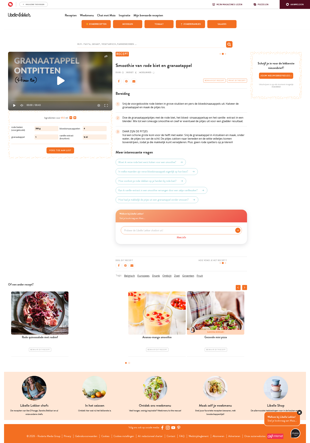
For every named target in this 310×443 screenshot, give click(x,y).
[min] (70, 117)
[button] (295, 4)
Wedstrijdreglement (199, 436)
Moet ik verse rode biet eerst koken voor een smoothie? (147, 162)
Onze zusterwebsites (255, 436)
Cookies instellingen (124, 436)
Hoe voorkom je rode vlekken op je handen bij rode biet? (147, 181)
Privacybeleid (276, 87)
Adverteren (234, 436)
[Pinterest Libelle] (179, 428)
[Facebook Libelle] (162, 428)
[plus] (74, 117)
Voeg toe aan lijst (60, 150)
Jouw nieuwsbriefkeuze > (276, 75)
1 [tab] (126, 363)
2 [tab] (129, 363)
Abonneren (218, 436)
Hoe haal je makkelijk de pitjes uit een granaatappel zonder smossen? (153, 200)
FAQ (182, 436)
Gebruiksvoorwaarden (86, 436)
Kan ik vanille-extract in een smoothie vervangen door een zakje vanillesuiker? (158, 190)
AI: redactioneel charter (150, 436)
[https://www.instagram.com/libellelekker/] (168, 428)
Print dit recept (237, 80)
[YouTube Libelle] (173, 428)
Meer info (181, 237)
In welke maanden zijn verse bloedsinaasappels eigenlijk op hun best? (153, 171)
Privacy (67, 436)
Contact (171, 436)
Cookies (105, 436)
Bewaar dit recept (214, 80)
